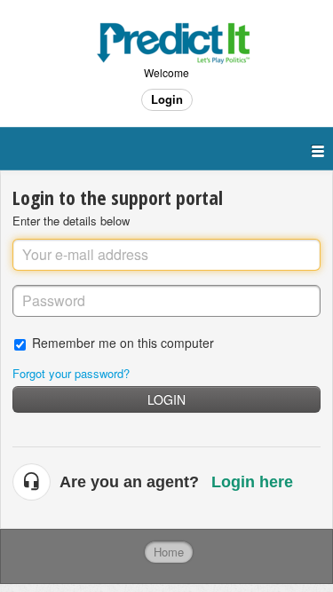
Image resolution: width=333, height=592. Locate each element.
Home (169, 551)
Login (166, 399)
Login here (252, 482)
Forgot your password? (71, 373)
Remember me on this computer (123, 342)
